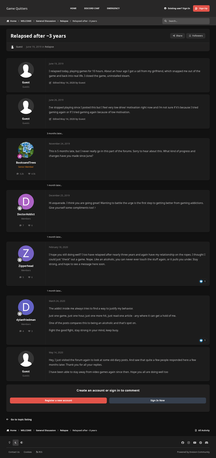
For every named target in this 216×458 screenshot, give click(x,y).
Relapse (49, 46)
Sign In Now (158, 400)
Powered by (193, 452)
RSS (40, 452)
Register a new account (58, 400)
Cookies (28, 452)
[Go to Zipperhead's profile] (26, 253)
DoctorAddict (26, 214)
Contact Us (14, 452)
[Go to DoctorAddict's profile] (26, 202)
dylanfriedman (26, 320)
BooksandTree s (26, 162)
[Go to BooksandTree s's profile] (26, 150)
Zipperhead (26, 266)
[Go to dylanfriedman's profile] (26, 307)
